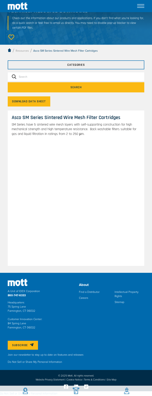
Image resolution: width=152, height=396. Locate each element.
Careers (83, 298)
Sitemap (119, 302)
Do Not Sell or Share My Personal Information (35, 362)
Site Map (111, 379)
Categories (76, 65)
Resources (22, 50)
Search (76, 87)
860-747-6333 (17, 295)
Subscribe (20, 345)
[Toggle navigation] (140, 6)
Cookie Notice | (75, 379)
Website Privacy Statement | (51, 379)
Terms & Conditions (94, 379)
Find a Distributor (89, 292)
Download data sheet (29, 101)
